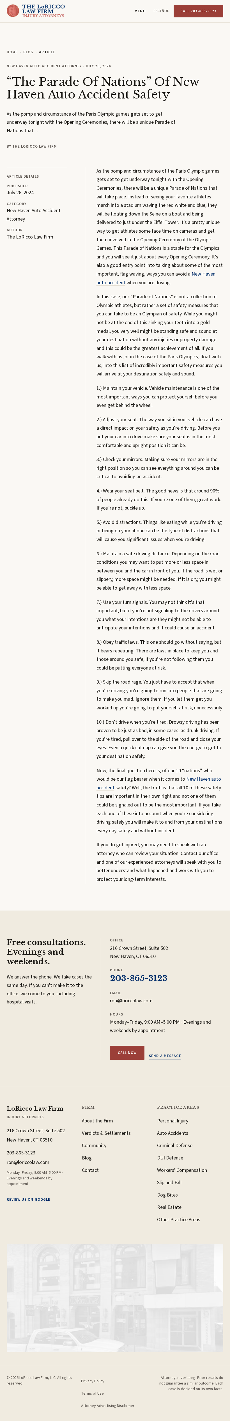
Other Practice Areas (178, 1219)
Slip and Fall (169, 1182)
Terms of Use (92, 1393)
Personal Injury (172, 1120)
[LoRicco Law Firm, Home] (36, 11)
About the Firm (97, 1120)
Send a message (165, 1055)
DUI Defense (170, 1157)
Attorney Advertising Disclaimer (107, 1406)
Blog (28, 52)
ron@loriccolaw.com (131, 1000)
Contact (90, 1170)
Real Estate (169, 1207)
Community (94, 1145)
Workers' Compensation (182, 1170)
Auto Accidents (172, 1133)
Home (12, 52)
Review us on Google (28, 1199)
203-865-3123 (138, 978)
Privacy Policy (92, 1381)
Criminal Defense (174, 1145)
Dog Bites (167, 1194)
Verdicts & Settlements (106, 1133)
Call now (127, 1052)
